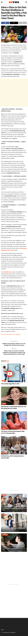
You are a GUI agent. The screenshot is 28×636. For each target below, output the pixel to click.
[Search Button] (26, 2)
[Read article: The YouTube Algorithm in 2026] (14, 373)
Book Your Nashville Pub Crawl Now (10, 334)
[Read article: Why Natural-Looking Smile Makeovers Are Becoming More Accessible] (14, 396)
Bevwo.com (6, 632)
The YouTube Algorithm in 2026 (10, 384)
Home (2, 629)
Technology (5, 534)
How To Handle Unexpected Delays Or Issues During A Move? (13, 529)
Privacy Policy (12, 632)
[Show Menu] (2, 2)
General (4, 380)
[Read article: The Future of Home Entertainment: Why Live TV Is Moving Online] (14, 420)
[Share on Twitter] (14, 23)
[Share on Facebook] (5, 23)
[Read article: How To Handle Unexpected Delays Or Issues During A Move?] (14, 523)
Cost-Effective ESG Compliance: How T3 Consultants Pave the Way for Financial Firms (13, 508)
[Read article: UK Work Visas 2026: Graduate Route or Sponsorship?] (14, 445)
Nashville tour (7, 272)
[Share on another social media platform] (23, 23)
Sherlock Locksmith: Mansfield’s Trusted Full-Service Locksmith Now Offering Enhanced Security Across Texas (13, 547)
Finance (4, 495)
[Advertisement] (14, 93)
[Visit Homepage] (14, 2)
